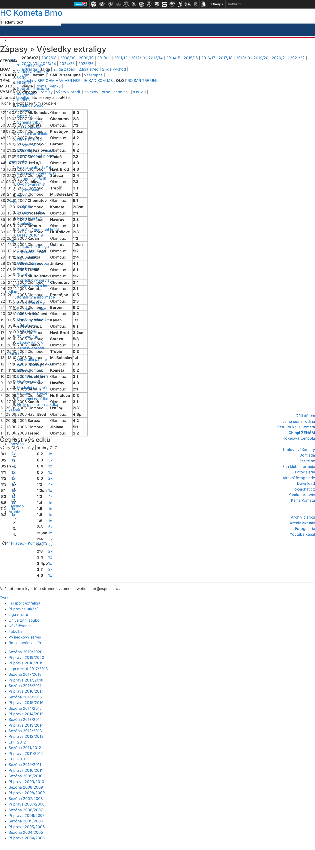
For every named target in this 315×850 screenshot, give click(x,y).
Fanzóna (16, 444)
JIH (85, 80)
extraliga (29, 69)
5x (50, 527)
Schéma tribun (30, 122)
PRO (129, 80)
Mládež (15, 291)
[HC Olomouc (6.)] (134, 4)
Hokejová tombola (298, 438)
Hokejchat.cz (303, 489)
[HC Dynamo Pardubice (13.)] (188, 4)
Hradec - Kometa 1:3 (29, 543)
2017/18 (225, 58)
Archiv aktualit (302, 523)
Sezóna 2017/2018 (25, 674)
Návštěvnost (20, 626)
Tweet (5, 597)
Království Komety (299, 449)
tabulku (22, 97)
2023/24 (48, 63)
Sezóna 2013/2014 (25, 719)
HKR (77, 80)
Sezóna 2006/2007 (26, 810)
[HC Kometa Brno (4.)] (118, 4)
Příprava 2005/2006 (27, 827)
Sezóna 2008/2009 (26, 787)
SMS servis (27, 331)
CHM (50, 80)
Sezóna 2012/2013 (25, 731)
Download (306, 483)
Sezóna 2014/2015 (25, 708)
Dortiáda (307, 455)
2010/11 (104, 58)
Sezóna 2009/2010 (25, 776)
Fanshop (16, 506)
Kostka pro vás (301, 494)
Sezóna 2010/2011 (25, 764)
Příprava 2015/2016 (26, 702)
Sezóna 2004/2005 (26, 832)
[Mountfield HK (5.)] (126, 4)
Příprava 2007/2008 (27, 804)
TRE (145, 80)
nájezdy (91, 92)
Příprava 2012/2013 (26, 736)
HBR (68, 80)
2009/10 (86, 58)
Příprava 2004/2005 (27, 838)
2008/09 (67, 58)
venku (55, 86)
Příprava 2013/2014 (26, 725)
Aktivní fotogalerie (299, 478)
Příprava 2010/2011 (26, 770)
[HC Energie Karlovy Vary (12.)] (180, 4)
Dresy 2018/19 (30, 235)
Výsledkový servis (25, 637)
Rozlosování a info (25, 642)
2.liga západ (64, 69)
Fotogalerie (305, 472)
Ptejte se (307, 461)
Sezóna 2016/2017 (25, 685)
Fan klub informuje (298, 466)
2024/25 (67, 63)
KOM (102, 80)
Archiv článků (303, 517)
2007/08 (49, 58)
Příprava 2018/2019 (26, 663)
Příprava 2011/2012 (26, 753)
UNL (154, 80)
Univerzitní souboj (24, 620)
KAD (92, 80)
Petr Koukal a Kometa (296, 427)
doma (41, 86)
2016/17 (208, 58)
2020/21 (279, 58)
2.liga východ (114, 69)
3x (50, 460)
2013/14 (155, 58)
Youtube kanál (302, 534)
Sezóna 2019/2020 (25, 652)
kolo (25, 75)
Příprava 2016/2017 (26, 691)
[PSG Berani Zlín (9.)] (157, 4)
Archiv (14, 511)
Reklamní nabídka (32, 398)
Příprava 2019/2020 (26, 657)
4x (50, 484)
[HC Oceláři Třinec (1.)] (93, 4)
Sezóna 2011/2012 (25, 747)
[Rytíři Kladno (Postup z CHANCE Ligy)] (195, 4)
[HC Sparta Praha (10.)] (164, 4)
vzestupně (93, 75)
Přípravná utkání (23, 609)
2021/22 (297, 58)
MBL (111, 80)
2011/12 (121, 58)
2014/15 (173, 58)
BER (41, 80)
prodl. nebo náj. (116, 92)
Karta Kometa (303, 500)
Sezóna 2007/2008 (26, 798)
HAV (59, 80)
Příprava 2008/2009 (27, 793)
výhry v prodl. (68, 92)
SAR (137, 80)
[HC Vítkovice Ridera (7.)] (141, 4)
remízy (47, 92)
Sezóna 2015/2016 (25, 697)
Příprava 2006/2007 (27, 815)
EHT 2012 (17, 742)
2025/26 (86, 63)
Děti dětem (305, 415)
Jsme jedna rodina (298, 421)
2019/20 (261, 58)
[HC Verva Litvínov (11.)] (172, 4)
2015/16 (191, 58)
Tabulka (15, 631)
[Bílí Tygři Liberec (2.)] (102, 4)
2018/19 (243, 58)
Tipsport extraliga (24, 603)
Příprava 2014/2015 (26, 714)
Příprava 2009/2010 (26, 781)
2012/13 (138, 58)
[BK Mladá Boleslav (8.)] (149, 4)
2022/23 (29, 63)
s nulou (139, 92)
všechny (29, 80)
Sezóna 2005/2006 (26, 821)
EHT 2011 (17, 759)
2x (13, 454)
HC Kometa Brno (31, 13)
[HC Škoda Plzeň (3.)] (110, 4)
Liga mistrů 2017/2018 (28, 669)
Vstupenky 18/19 (31, 178)
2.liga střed (89, 69)
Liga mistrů (27, 257)
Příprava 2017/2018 (26, 680)
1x (13, 460)
